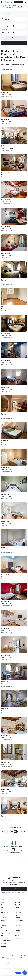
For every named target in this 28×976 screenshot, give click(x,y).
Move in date (4, 22)
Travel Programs (5, 938)
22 (12, 831)
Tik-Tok (17, 935)
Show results (13, 43)
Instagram (17, 927)
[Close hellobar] (26, 6)
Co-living (3, 943)
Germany (3, 917)
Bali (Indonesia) (5, 912)
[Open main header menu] (25, 2)
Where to (3, 16)
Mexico (3, 920)
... (21, 831)
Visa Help (17, 902)
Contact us (4, 930)
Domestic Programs (6, 940)
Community (18, 912)
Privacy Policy (3, 956)
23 (15, 831)
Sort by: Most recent (7, 69)
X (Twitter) (18, 938)
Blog (2, 935)
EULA (25, 955)
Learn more (19, 6)
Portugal (3, 904)
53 (24, 831)
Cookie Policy (20, 956)
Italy (11, 13)
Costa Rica (4, 910)
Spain (2, 902)
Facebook (17, 930)
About (2, 927)
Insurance (17, 907)
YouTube (17, 933)
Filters (15, 37)
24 (18, 831)
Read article (14, 857)
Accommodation (5, 13)
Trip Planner (18, 915)
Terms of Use (8, 957)
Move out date (4, 29)
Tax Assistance (19, 904)
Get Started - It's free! (14, 889)
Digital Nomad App (6, 933)
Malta (2, 915)
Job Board (17, 917)
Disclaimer (14, 955)
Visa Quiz (17, 910)
